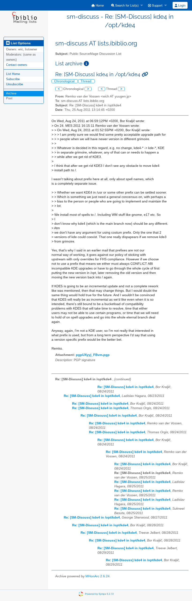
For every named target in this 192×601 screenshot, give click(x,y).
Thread (86, 81)
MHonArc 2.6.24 (97, 576)
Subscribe (13, 79)
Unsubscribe (14, 84)
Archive (11, 93)
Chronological (64, 81)
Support (156, 5)
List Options (20, 43)
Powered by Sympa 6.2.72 (99, 594)
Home (99, 5)
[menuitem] (97, 5)
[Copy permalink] (145, 74)
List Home (13, 74)
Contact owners (16, 65)
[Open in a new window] (86, 64)
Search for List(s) (126, 5)
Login (181, 5)
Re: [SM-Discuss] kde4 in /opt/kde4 (125, 387)
